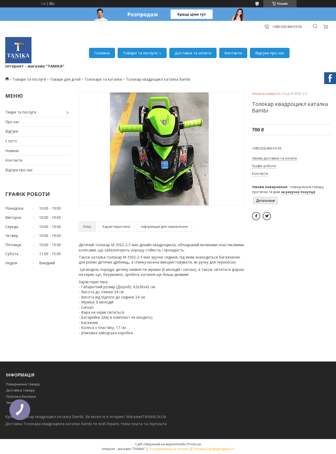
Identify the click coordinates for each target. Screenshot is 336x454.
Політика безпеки (21, 396)
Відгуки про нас (269, 52)
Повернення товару (23, 384)
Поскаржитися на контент (169, 449)
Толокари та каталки (103, 79)
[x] (267, 216)
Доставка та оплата (193, 52)
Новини (12, 150)
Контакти (233, 52)
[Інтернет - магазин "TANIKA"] (18, 50)
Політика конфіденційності (213, 449)
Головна (102, 52)
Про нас (12, 121)
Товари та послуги (140, 52)
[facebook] (256, 216)
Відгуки (11, 131)
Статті (11, 140)
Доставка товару (20, 390)
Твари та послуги (20, 112)
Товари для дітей (65, 79)
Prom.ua (194, 444)
